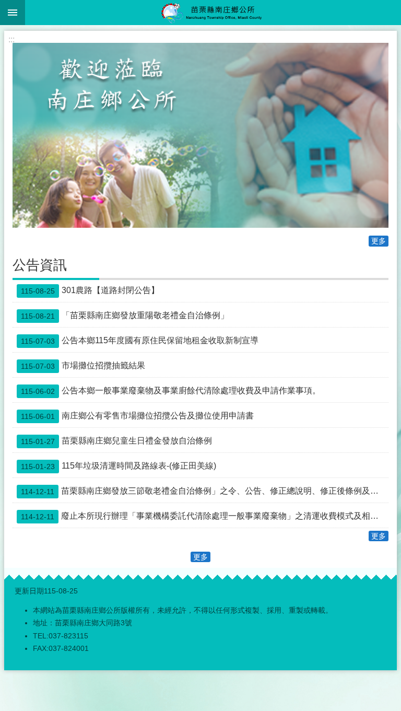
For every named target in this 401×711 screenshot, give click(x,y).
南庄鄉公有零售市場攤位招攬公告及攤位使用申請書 (137, 416)
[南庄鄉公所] (200, 135)
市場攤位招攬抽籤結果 (83, 365)
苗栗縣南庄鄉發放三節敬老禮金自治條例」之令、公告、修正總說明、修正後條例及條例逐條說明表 (204, 491)
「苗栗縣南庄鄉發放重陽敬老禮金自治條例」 (125, 315)
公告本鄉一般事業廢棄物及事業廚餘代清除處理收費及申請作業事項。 (171, 390)
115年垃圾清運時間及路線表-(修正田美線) (118, 466)
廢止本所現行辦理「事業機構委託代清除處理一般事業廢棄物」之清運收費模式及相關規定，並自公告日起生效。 (204, 516)
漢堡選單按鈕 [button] (12, 12)
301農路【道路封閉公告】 (90, 290)
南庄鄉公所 (213, 12)
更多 (378, 241)
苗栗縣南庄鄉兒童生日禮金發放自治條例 (116, 441)
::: (11, 39)
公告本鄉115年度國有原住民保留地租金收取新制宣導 (139, 340)
